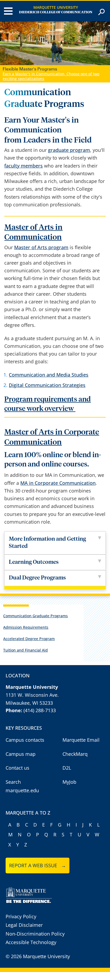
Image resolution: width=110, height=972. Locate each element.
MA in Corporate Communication (58, 483)
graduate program (69, 150)
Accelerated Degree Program (29, 638)
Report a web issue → (37, 865)
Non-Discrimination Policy (35, 934)
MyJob (69, 782)
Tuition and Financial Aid (25, 650)
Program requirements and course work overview (47, 404)
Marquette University (55, 7)
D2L (66, 768)
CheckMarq (75, 754)
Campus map (21, 754)
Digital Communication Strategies (47, 385)
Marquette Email (81, 740)
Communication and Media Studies (48, 375)
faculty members (23, 165)
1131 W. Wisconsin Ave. (32, 695)
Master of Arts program (41, 247)
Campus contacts (25, 740)
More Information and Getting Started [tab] (47, 542)
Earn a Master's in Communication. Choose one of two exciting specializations (51, 76)
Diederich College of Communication (55, 12)
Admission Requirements (25, 627)
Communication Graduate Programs (35, 615)
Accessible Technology (31, 942)
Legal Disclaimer (24, 925)
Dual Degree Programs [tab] (38, 578)
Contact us (17, 768)
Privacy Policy (21, 916)
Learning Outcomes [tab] (34, 562)
